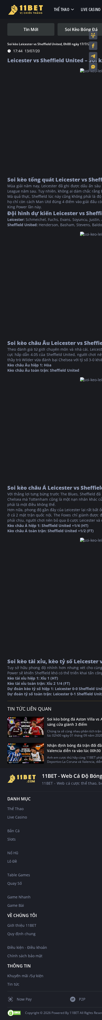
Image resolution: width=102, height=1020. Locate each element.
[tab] (30, 29)
